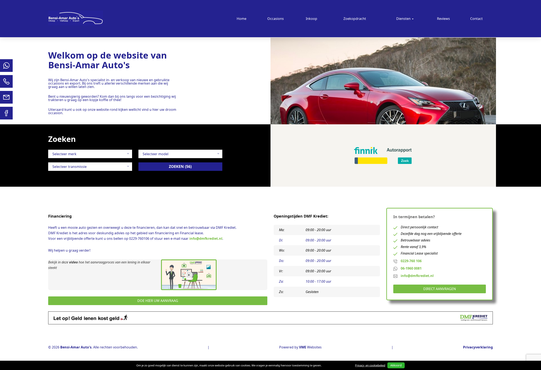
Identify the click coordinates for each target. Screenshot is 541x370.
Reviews (443, 18)
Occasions (275, 18)
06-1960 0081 (411, 268)
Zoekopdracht (354, 18)
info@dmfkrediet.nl (205, 238)
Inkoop (311, 18)
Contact (476, 18)
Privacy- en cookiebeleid (370, 365)
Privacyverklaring (478, 347)
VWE (302, 347)
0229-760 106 (411, 261)
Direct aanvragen (439, 288)
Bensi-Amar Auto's (76, 347)
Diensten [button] (403, 18)
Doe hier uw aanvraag (157, 300)
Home (241, 18)
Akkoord (396, 365)
